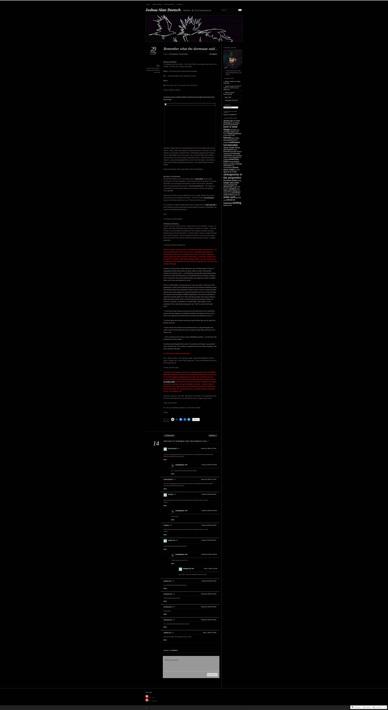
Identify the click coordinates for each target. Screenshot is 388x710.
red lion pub (227, 165)
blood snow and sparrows (230, 124)
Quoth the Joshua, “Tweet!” (230, 112)
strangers (149, 70)
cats (238, 130)
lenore (153, 68)
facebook (225, 135)
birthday (237, 123)
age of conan (235, 121)
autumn (232, 123)
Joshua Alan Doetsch (163, 10)
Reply (165, 459)
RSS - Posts (152, 697)
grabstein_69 (171, 540)
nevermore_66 (168, 594)
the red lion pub (155, 70)
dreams (238, 134)
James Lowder (228, 148)
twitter (236, 183)
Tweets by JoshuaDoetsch (230, 114)
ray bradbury (231, 164)
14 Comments (213, 54)
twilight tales (228, 183)
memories (236, 154)
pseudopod (235, 162)
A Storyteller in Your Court (231, 100)
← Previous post (169, 435)
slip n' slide (237, 169)
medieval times (227, 153)
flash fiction (231, 135)
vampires (232, 189)
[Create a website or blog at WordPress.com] (146, 708)
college (232, 132)
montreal (239, 155)
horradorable (230, 145)
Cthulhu (230, 134)
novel (231, 159)
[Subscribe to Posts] (147, 697)
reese (232, 165)
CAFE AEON (199, 179)
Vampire (225, 185)
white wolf (229, 197)
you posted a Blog (169, 382)
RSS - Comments (153, 701)
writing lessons (227, 205)
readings (239, 164)
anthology (226, 123)
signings (235, 167)
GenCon (232, 140)
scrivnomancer (173, 54)
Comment (212, 675)
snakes (157, 68)
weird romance (228, 195)
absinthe (226, 121)
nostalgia (226, 159)
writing (237, 202)
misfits (234, 155)
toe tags (239, 180)
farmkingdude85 (172, 448)
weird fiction (236, 193)
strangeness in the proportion (232, 176)
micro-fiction (227, 155)
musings (230, 157)
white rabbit (157, 72)
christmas (226, 132)
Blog (148, 4)
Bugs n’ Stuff (228, 97)
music (225, 157)
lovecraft (226, 151)
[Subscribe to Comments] (147, 701)
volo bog (229, 193)
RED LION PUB (210, 205)
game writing (235, 138)
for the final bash (209, 197)
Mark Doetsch (238, 151)
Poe (229, 162)
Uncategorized (184, 54)
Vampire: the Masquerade (230, 186)
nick (240, 157)
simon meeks (228, 169)
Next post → (212, 435)
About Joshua (157, 4)
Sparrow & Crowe (230, 172)
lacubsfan (170, 494)
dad (234, 134)
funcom (227, 137)
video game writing (230, 191)
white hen (237, 195)
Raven (225, 164)
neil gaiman (235, 157)
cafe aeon (149, 68)
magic (231, 151)
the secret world (229, 180)
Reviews (179, 4)
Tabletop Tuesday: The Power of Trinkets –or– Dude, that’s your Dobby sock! (232, 88)
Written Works (169, 4)
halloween (235, 142)
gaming (225, 140)
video (238, 189)
